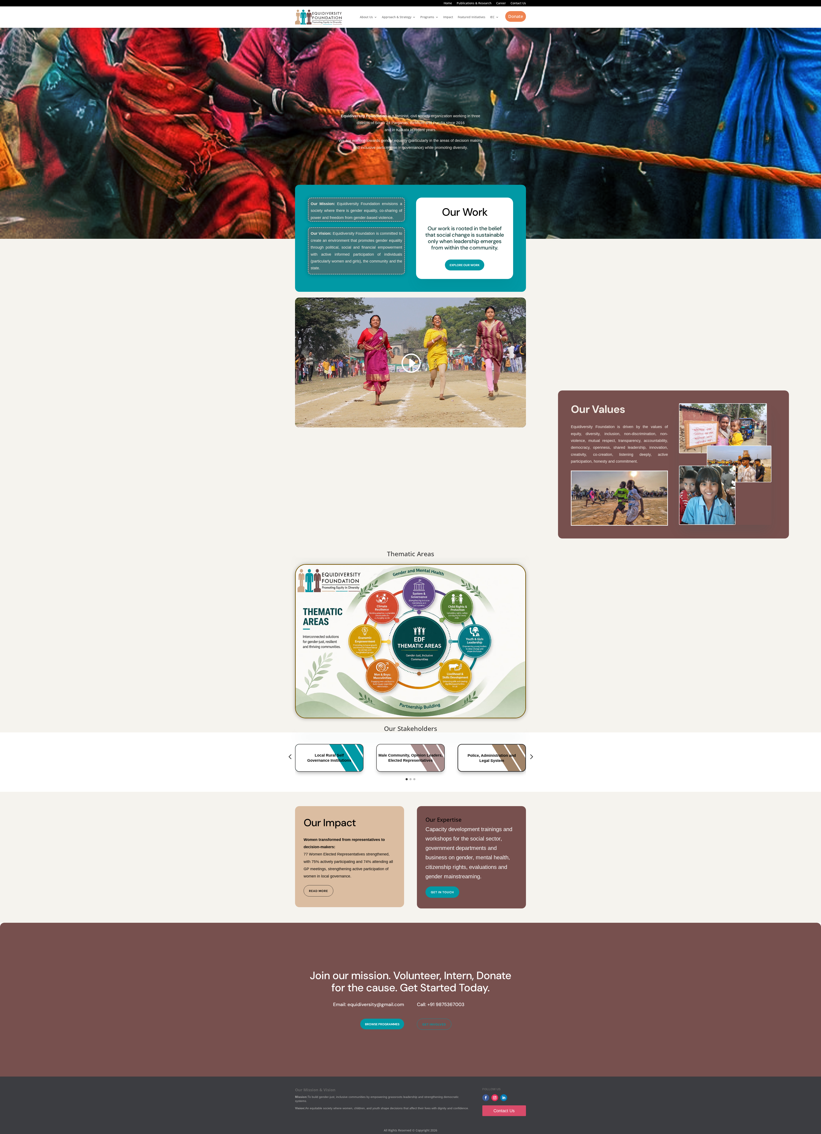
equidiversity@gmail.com (375, 1004)
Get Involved (434, 1024)
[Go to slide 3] (414, 779)
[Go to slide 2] (410, 779)
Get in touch (442, 892)
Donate (515, 16)
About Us (366, 17)
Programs (427, 17)
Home (448, 3)
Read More (318, 891)
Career (501, 3)
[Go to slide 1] (407, 779)
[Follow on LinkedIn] (503, 1097)
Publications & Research (474, 3)
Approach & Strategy (396, 17)
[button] (290, 756)
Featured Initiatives (471, 17)
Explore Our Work (465, 265)
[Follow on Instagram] (494, 1097)
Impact (448, 17)
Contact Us (518, 3)
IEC (492, 17)
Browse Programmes (382, 1024)
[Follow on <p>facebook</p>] (485, 1097)
